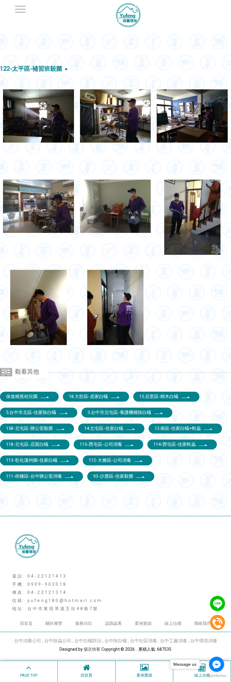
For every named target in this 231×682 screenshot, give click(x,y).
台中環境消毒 (203, 640)
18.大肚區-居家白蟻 (88, 396)
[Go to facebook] (216, 664)
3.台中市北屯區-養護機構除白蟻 (119, 412)
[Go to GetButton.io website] (216, 676)
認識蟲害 (113, 623)
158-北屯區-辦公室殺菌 (29, 428)
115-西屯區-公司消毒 (101, 444)
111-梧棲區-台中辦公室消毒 (34, 476)
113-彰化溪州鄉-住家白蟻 (31, 460)
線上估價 (173, 623)
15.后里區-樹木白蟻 (158, 396)
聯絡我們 (202, 623)
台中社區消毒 (143, 640)
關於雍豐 (53, 623)
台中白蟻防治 (87, 640)
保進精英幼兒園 (22, 396)
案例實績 (144, 675)
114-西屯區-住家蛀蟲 (174, 444)
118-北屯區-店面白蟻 (27, 444)
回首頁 (86, 675)
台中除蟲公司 (57, 640)
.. (136, 649)
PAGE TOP (28, 675)
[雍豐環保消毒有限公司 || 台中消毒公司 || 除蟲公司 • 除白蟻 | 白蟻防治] (115, 16)
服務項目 (83, 623)
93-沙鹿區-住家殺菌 (113, 476)
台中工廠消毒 (173, 640)
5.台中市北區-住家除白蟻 (31, 412)
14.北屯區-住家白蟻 (103, 428)
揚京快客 (92, 649)
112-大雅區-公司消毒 (110, 460)
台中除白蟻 (115, 640)
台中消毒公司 (27, 640)
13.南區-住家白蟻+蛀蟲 (178, 428)
